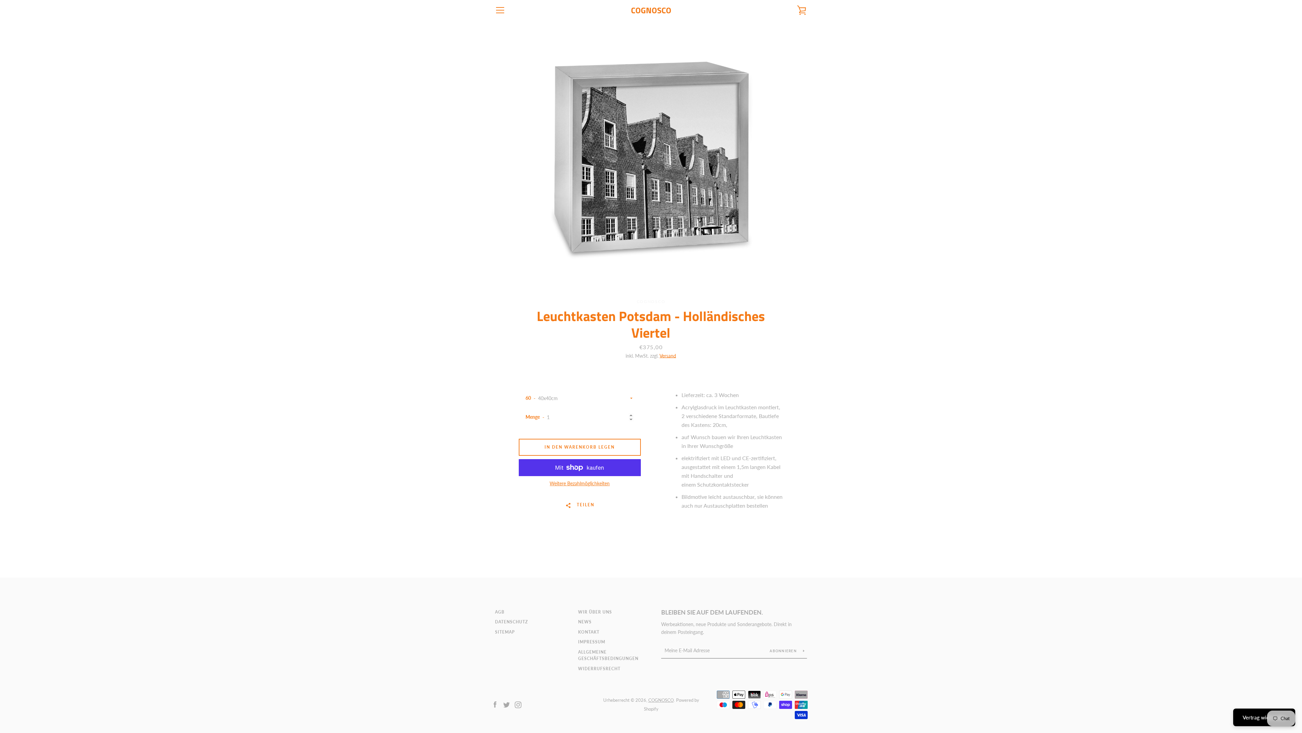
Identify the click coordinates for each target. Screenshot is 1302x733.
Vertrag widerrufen (1264, 717)
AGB (500, 612)
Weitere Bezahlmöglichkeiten (580, 483)
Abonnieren (784, 651)
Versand (667, 356)
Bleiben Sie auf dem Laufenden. (712, 612)
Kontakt (588, 632)
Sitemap (505, 632)
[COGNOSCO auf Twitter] (506, 704)
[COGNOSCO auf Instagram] (518, 704)
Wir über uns (595, 612)
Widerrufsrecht (599, 668)
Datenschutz (511, 621)
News (585, 621)
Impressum (591, 641)
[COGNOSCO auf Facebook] (495, 704)
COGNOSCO (651, 10)
